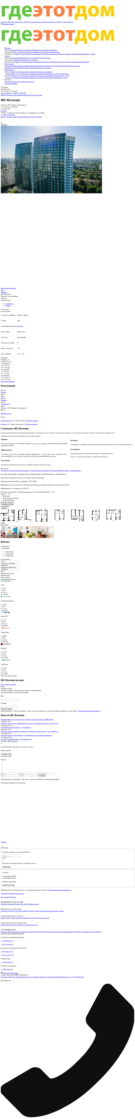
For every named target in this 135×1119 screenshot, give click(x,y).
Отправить (42, 775)
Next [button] (3, 523)
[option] (51, 193)
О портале (4, 977)
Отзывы (39, 95)
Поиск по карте (62, 22)
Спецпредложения (11, 84)
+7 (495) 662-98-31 (7, 951)
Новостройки (9, 64)
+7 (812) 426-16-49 (7, 955)
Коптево (4, 424)
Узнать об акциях (7, 709)
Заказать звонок (6, 93)
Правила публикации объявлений (51, 977)
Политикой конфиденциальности (89, 711)
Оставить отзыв (6, 754)
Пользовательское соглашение (29, 977)
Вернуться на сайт (8, 885)
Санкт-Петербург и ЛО (18, 22)
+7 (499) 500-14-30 (7, 962)
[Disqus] (67, 812)
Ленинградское (6, 413)
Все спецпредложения (8, 684)
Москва (3, 392)
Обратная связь (13, 977)
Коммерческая (9, 70)
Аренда (7, 56)
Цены (3, 95)
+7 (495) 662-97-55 (7, 941)
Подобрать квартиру (8, 381)
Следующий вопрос (7, 504)
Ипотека (70, 22)
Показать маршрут (32, 421)
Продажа (8, 48)
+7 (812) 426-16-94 (7, 944)
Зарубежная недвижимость (47, 22)
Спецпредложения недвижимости (12, 894)
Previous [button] (4, 125)
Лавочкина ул (5, 404)
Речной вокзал (6, 421)
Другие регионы (32, 22)
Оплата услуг (67, 977)
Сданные (8, 306)
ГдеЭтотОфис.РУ (78, 977)
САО (2, 396)
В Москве (6, 496)
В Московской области (11, 498)
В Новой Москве (9, 500)
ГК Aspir (20, 326)
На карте (33, 95)
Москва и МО (5, 22)
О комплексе (9, 95)
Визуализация (19, 95)
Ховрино (4, 400)
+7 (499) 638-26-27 (7, 969)
